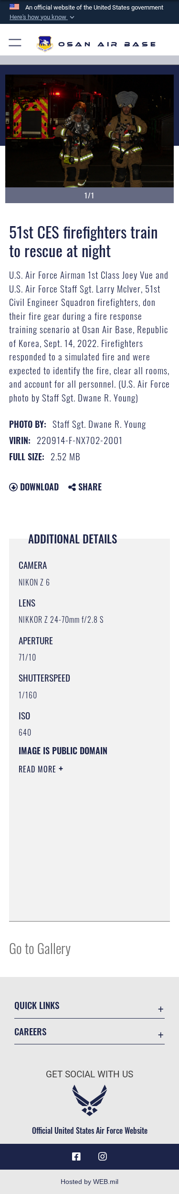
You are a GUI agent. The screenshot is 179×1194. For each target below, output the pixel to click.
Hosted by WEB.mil (89, 1181)
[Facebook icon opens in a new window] (76, 1157)
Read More (39, 769)
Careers (30, 1031)
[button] (43, 17)
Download (38, 486)
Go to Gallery (40, 947)
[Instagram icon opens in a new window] (102, 1157)
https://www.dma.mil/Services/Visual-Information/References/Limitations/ (77, 890)
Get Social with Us (89, 1074)
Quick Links (36, 1005)
